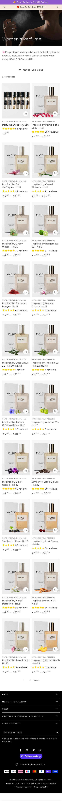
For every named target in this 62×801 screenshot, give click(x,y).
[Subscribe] (58, 732)
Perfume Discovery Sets (15, 124)
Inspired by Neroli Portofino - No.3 (12, 602)
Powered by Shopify (15, 783)
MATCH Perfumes (25, 780)
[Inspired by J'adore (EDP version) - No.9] (16, 398)
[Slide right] (57, 7)
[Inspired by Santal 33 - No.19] (46, 576)
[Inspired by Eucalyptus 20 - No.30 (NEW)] (16, 338)
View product (25, 113)
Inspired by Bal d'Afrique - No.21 (11, 186)
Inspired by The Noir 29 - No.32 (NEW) (45, 364)
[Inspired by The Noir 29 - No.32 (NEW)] (46, 338)
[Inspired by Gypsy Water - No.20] (16, 219)
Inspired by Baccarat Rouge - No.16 (14, 305)
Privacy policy (49, 783)
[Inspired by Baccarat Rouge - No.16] (16, 279)
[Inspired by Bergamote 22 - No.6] (46, 219)
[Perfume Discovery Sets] (16, 100)
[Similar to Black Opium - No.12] (46, 457)
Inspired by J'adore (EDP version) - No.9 (13, 424)
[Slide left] (4, 7)
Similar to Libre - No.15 (15, 541)
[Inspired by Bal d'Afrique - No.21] (16, 160)
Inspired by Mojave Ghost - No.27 (42, 305)
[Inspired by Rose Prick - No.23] (16, 636)
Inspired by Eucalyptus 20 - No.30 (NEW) (15, 364)
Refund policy (33, 783)
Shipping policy (41, 787)
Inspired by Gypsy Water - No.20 (12, 245)
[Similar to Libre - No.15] (16, 517)
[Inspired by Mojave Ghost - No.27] (46, 279)
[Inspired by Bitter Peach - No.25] (46, 636)
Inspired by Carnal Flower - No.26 (42, 186)
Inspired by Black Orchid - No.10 (12, 483)
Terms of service (24, 787)
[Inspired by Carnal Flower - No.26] (46, 160)
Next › (37, 680)
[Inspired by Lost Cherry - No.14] (46, 517)
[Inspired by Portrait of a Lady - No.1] (46, 100)
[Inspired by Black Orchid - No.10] (16, 457)
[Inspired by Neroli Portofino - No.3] (16, 576)
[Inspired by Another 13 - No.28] (46, 398)
